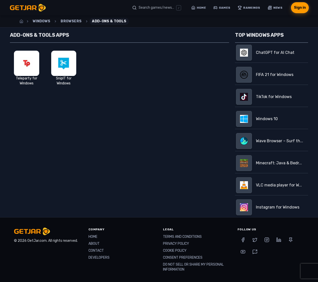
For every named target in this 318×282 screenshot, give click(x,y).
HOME (92, 237)
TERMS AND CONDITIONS (182, 237)
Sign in (300, 7)
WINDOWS (41, 21)
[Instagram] (266, 239)
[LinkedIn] (278, 239)
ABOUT (94, 244)
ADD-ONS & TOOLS (109, 21)
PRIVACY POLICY (176, 244)
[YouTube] (243, 251)
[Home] (21, 21)
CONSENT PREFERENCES (182, 257)
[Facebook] (243, 239)
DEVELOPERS (99, 257)
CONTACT (96, 250)
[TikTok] (254, 251)
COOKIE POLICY (175, 250)
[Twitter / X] (254, 239)
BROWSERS (71, 21)
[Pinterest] (290, 239)
